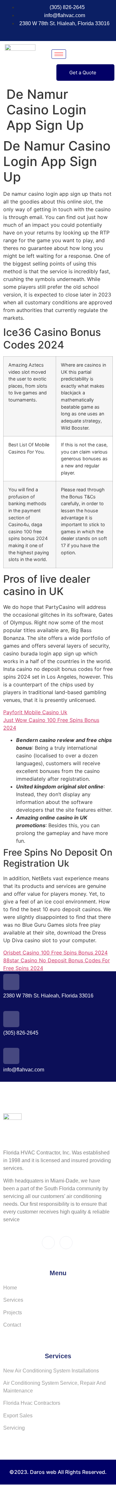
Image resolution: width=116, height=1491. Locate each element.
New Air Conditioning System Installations (51, 1370)
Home (10, 1287)
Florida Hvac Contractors (31, 1403)
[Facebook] (48, 33)
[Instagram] (60, 33)
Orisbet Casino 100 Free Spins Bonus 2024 (55, 952)
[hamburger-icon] (59, 54)
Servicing (14, 1428)
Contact (12, 1325)
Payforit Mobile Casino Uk (35, 712)
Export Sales (18, 1415)
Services (13, 1300)
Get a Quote (82, 72)
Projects (12, 1312)
